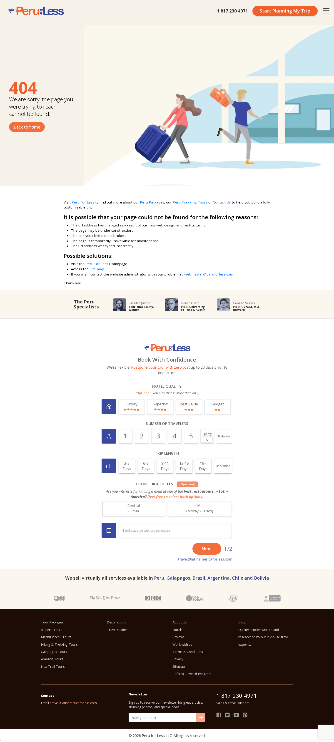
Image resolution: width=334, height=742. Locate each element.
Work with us (182, 644)
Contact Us (222, 202)
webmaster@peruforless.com (208, 274)
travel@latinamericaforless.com (205, 559)
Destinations (116, 622)
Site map (97, 269)
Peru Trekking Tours (190, 202)
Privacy (177, 659)
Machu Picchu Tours (56, 637)
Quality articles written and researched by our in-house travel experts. (263, 637)
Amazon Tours (52, 659)
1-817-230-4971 (236, 695)
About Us (179, 622)
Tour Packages (52, 622)
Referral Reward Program (192, 673)
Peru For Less (83, 202)
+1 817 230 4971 (231, 11)
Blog (241, 622)
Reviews (178, 637)
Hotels (177, 629)
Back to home (27, 127)
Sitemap (178, 666)
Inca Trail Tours (53, 666)
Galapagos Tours (54, 651)
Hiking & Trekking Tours (59, 644)
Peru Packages (152, 202)
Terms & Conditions (187, 651)
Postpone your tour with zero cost (160, 367)
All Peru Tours (51, 629)
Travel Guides (117, 629)
